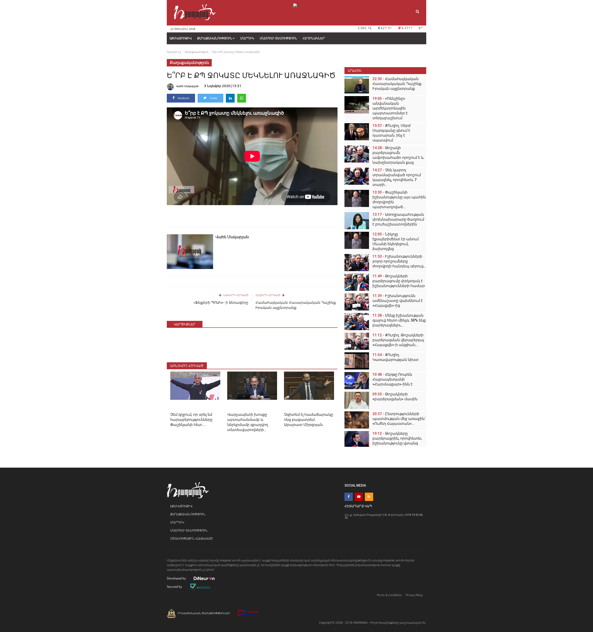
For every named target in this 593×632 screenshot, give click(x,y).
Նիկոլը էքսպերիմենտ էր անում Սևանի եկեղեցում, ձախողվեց (395, 241)
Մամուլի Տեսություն (189, 530)
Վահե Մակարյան (187, 86)
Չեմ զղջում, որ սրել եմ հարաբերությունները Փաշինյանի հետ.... (191, 419)
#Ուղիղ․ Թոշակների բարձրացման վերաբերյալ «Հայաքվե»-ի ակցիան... (398, 340)
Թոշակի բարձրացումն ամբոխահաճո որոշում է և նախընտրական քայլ (398, 155)
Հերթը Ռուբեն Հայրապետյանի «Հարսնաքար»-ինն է (392, 379)
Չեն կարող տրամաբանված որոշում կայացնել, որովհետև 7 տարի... (396, 177)
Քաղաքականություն (214, 38)
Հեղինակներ (314, 38)
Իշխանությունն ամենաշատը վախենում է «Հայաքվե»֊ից (397, 301)
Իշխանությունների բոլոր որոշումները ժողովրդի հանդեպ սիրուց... (399, 261)
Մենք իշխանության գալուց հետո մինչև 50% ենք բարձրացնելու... (399, 320)
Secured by (175, 587)
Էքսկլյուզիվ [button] (181, 38)
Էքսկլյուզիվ (181, 506)
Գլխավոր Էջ (174, 51)
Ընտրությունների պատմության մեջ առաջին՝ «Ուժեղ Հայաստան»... (399, 419)
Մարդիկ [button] (247, 38)
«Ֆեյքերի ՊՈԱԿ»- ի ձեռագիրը (220, 302)
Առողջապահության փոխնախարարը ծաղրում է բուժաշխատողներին (398, 219)
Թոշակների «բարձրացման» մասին (394, 396)
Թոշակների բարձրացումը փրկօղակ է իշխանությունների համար (398, 281)
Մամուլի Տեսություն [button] (278, 38)
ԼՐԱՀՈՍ (354, 70)
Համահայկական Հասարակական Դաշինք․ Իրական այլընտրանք (296, 305)
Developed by (177, 578)
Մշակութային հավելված (191, 539)
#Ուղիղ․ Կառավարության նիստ (395, 357)
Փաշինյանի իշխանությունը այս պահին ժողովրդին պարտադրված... (399, 199)
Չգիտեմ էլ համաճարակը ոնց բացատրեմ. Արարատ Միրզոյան (308, 419)
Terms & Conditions (389, 595)
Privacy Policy (414, 595)
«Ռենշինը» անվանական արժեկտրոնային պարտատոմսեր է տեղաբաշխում (390, 108)
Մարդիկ (177, 522)
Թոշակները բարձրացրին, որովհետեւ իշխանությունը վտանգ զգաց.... (397, 440)
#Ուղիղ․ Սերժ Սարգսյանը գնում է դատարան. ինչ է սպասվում (391, 132)
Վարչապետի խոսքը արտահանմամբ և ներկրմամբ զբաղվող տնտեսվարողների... (247, 422)
